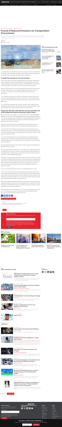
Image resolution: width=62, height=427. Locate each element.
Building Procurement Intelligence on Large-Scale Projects (26, 338)
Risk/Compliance (17, 327)
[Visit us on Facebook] (43, 271)
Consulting (16, 358)
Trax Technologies (6, 42)
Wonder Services (19, 363)
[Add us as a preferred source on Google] (12, 196)
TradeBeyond (18, 330)
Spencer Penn (18, 315)
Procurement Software (18, 336)
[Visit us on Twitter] (45, 271)
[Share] (4, 196)
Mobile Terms (17, 225)
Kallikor (17, 297)
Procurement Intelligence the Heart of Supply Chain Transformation (48, 57)
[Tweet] (9, 196)
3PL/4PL (15, 272)
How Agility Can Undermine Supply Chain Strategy (25, 350)
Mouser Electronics (19, 375)
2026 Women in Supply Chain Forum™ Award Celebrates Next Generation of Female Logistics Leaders (48, 50)
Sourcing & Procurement (6, 28)
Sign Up (9, 227)
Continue (36, 424)
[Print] (2, 196)
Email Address (9, 217)
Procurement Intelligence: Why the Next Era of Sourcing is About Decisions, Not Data (27, 360)
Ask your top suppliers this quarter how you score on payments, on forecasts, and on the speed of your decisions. (26, 310)
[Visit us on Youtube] (53, 271)
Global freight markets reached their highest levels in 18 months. (25, 332)
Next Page (10, 393)
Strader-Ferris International (21, 352)
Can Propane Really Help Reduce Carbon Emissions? (37, 246)
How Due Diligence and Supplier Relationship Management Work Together (23, 247)
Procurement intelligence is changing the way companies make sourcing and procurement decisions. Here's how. (27, 290)
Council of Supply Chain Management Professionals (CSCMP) (28, 340)
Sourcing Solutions (17, 28)
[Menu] (60, 2)
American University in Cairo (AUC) (22, 288)
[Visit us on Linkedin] (48, 271)
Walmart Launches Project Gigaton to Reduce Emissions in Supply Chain (54, 247)
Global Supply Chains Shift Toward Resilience (26, 329)
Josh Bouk (3, 40)
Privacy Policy (23, 225)
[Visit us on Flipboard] (51, 271)
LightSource (18, 308)
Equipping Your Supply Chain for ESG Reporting (7, 246)
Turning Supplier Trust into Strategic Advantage (47, 63)
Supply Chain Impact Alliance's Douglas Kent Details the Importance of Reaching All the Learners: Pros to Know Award (26, 384)
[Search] (58, 2)
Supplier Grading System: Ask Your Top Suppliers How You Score (48, 70)
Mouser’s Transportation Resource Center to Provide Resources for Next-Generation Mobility (26, 372)
